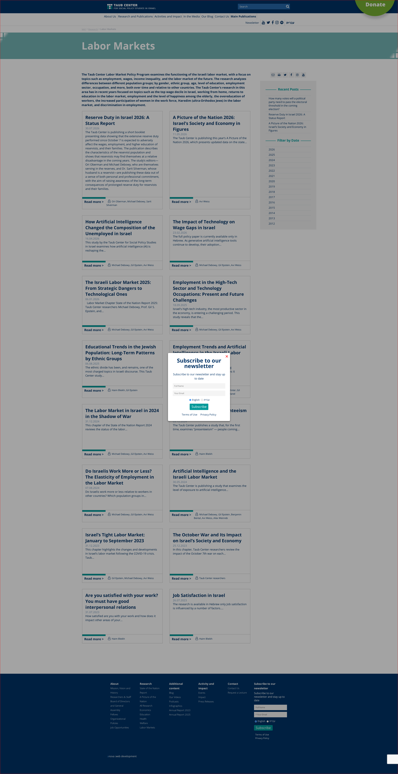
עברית (207, 399)
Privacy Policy (208, 414)
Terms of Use (189, 414)
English (196, 399)
